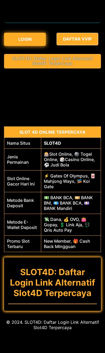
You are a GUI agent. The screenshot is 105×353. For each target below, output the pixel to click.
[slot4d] (52, 20)
